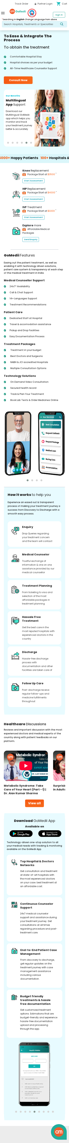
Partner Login (45, 3)
